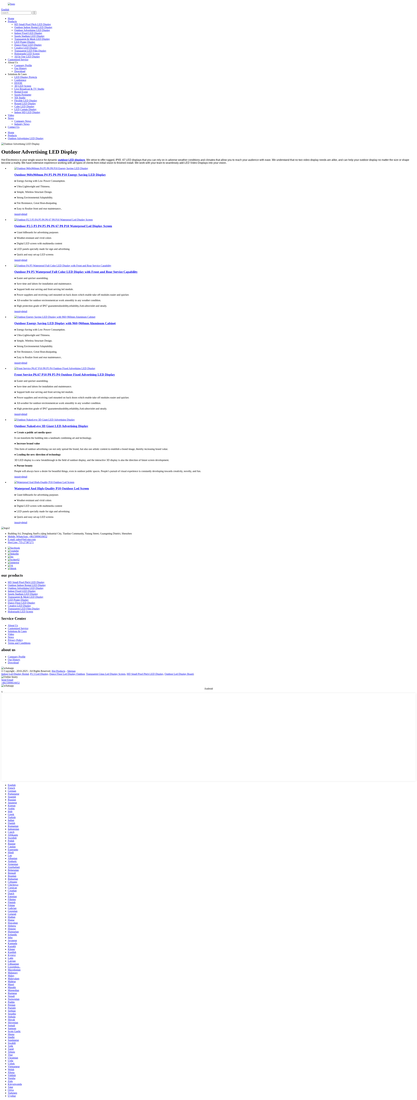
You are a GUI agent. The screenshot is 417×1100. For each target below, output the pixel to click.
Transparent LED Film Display (30, 50)
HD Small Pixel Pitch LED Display (32, 24)
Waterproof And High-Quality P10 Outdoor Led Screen (51, 488)
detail (24, 214)
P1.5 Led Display (39, 674)
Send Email (7, 679)
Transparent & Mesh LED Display (32, 39)
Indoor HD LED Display (27, 112)
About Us (13, 625)
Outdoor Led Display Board (179, 674)
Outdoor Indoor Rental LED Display (33, 27)
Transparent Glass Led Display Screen (105, 674)
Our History (20, 68)
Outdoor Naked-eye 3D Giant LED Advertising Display (51, 426)
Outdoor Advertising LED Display (32, 30)
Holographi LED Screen (27, 53)
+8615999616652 (10, 682)
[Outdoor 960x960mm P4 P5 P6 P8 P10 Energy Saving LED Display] (51, 168)
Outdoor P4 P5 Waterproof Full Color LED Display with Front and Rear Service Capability (76, 271)
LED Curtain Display (25, 109)
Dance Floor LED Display (28, 44)
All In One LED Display (27, 56)
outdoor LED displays (71, 159)
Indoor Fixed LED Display (28, 33)
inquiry (18, 214)
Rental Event (21, 91)
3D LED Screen (22, 86)
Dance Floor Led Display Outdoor (67, 674)
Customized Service (18, 59)
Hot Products (58, 671)
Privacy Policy (15, 640)
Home (11, 18)
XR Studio (19, 97)
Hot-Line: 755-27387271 (21, 542)
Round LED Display (25, 103)
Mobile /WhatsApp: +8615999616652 (27, 536)
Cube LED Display (24, 106)
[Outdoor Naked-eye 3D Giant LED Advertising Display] (44, 419)
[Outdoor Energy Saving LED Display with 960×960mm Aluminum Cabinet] (54, 317)
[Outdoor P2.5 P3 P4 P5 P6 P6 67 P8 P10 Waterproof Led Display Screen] (53, 219)
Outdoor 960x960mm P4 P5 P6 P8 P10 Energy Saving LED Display (60, 174)
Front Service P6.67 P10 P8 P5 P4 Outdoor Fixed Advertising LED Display (64, 374)
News (11, 118)
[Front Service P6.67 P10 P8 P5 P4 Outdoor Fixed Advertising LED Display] (54, 368)
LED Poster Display (24, 42)
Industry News (21, 124)
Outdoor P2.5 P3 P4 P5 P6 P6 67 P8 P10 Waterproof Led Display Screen (63, 226)
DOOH (18, 83)
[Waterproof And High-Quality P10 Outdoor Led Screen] (44, 482)
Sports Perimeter (22, 94)
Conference (20, 80)
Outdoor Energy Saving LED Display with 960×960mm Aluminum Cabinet (65, 323)
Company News (22, 121)
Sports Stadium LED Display (29, 36)
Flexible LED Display (25, 100)
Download (19, 71)
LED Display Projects (25, 77)
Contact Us (13, 127)
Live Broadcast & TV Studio (29, 88)
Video (11, 115)
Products (12, 21)
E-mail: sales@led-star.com (22, 539)
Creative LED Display (25, 47)
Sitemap (71, 671)
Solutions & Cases (17, 631)
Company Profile (23, 65)
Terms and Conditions (19, 643)
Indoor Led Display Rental (15, 674)
